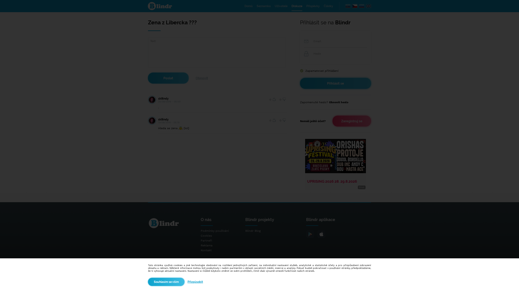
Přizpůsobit (195, 281)
